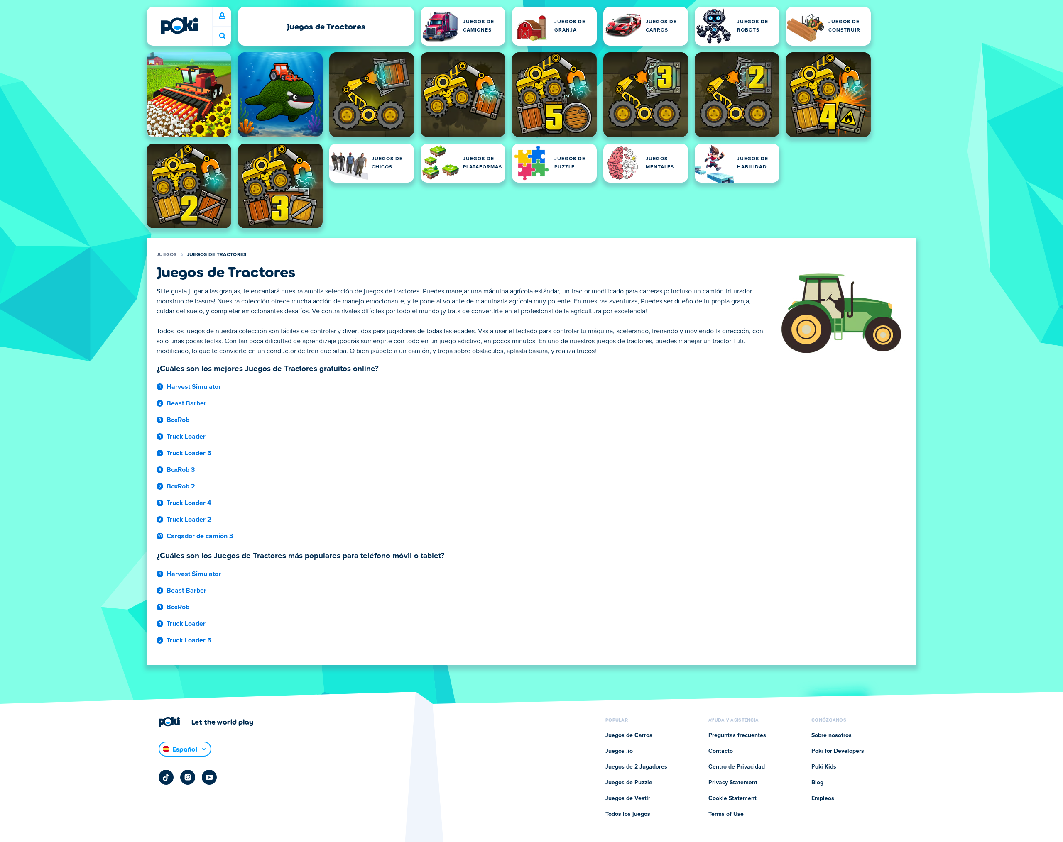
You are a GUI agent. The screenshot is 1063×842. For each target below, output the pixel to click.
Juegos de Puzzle (628, 783)
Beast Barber (186, 403)
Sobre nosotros (831, 735)
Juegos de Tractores (217, 254)
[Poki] (179, 25)
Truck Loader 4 (189, 503)
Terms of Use (726, 814)
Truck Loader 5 (189, 453)
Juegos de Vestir (627, 798)
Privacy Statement (732, 783)
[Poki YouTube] (209, 777)
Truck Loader (186, 436)
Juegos (167, 254)
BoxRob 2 (181, 486)
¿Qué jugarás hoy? (222, 36)
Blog (817, 783)
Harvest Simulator (194, 386)
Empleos (822, 798)
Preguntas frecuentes (737, 735)
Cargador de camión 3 (200, 536)
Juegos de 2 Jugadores (636, 767)
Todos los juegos (627, 814)
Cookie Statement (732, 798)
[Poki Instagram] (187, 777)
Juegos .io (619, 751)
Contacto (720, 751)
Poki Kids (823, 767)
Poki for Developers (837, 751)
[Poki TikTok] (166, 777)
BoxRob (178, 420)
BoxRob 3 (181, 469)
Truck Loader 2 (189, 519)
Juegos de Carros (628, 735)
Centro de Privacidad (736, 767)
